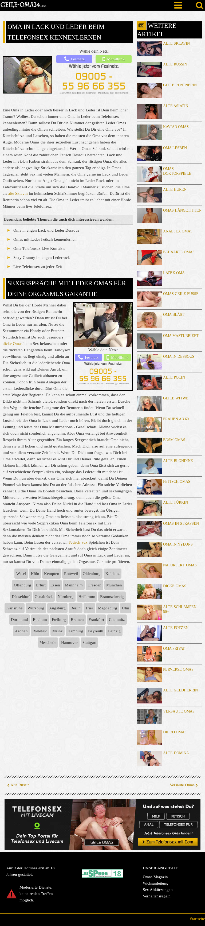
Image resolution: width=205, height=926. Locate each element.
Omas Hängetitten (182, 210)
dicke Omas (12, 343)
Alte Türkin (175, 502)
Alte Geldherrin (180, 690)
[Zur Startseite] (23, 5)
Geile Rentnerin (180, 85)
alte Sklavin (18, 193)
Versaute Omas (179, 711)
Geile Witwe (175, 398)
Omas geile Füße (181, 294)
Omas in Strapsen (181, 524)
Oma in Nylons (178, 544)
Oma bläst (173, 315)
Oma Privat (174, 649)
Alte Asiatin (175, 106)
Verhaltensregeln (157, 896)
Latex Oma (174, 273)
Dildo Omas (175, 732)
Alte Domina (176, 753)
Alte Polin (174, 377)
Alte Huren (175, 190)
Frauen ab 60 (176, 419)
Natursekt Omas (180, 565)
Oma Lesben (175, 148)
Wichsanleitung (155, 883)
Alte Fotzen (175, 628)
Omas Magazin (155, 877)
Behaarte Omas (179, 252)
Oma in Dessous (178, 357)
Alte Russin (175, 64)
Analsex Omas (177, 231)
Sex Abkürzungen (158, 890)
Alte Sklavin (176, 43)
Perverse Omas (178, 669)
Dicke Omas (174, 586)
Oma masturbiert (181, 336)
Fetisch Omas (176, 482)
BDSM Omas (174, 440)
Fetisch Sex (78, 542)
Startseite (197, 919)
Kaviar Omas (176, 127)
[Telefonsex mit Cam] (102, 824)
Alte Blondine (178, 461)
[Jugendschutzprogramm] (102, 873)
